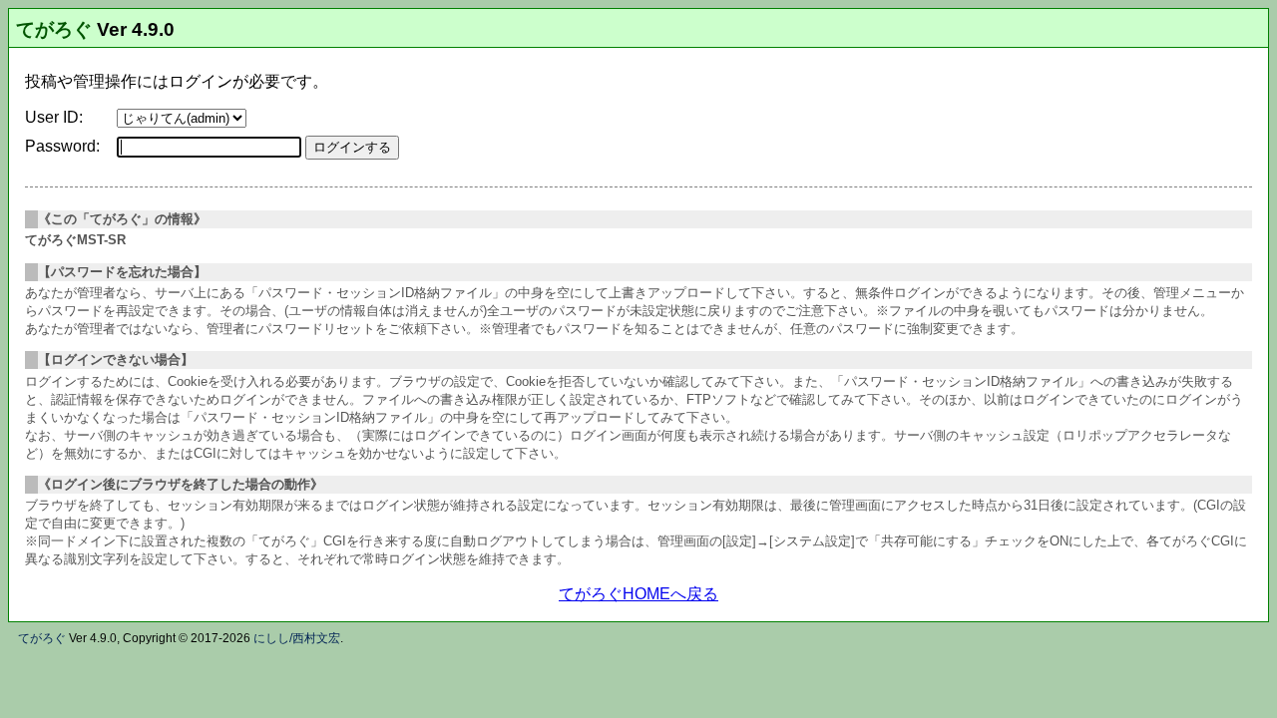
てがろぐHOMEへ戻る (638, 593)
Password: (62, 146)
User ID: (54, 117)
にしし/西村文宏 (296, 638)
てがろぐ (54, 29)
